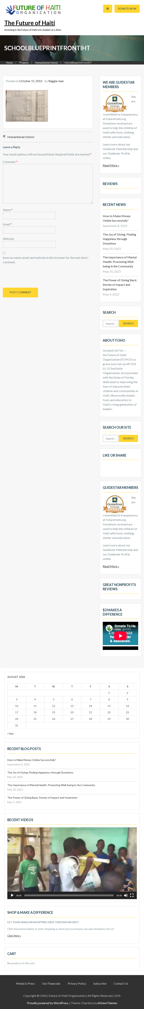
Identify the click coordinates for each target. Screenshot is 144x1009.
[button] (72, 863)
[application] (72, 863)
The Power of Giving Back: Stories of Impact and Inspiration (120, 284)
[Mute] (126, 895)
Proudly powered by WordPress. (48, 1003)
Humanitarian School (20, 137)
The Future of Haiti (29, 22)
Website (8, 238)
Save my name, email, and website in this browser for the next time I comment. (45, 260)
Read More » (111, 165)
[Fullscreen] (132, 895)
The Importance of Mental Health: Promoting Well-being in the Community (120, 261)
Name (8, 210)
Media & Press (25, 983)
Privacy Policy (77, 983)
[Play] (12, 895)
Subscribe (99, 983)
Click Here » (14, 935)
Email (7, 224)
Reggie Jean (56, 81)
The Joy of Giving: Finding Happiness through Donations (119, 239)
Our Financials (51, 983)
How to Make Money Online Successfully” (31, 759)
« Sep (10, 733)
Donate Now (127, 8)
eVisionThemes (107, 1003)
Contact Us (121, 983)
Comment (10, 162)
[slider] (69, 895)
